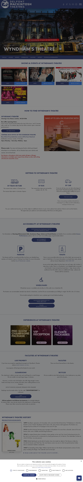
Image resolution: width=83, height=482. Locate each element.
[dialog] (41, 470)
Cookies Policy (40, 467)
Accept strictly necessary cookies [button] (49, 475)
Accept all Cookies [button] (29, 475)
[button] (41, 479)
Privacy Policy (47, 467)
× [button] (81, 461)
